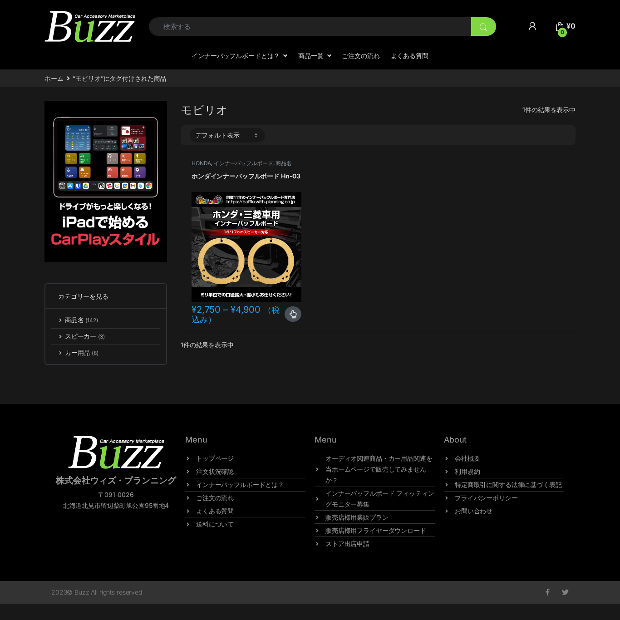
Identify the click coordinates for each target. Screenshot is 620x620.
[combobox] (310, 26)
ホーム (54, 78)
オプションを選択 (293, 314)
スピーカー (85, 336)
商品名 (284, 163)
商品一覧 (310, 55)
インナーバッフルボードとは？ (236, 55)
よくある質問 (409, 55)
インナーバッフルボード (243, 163)
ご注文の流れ (360, 55)
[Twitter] (565, 592)
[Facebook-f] (547, 592)
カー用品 (81, 352)
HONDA (201, 163)
